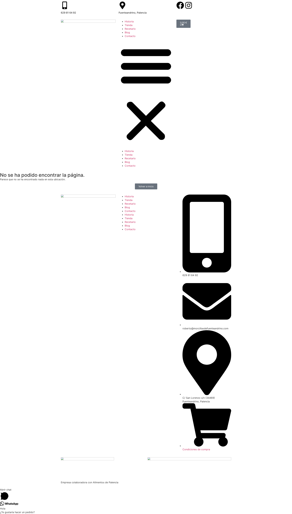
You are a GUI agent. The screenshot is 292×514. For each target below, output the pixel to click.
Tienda (128, 25)
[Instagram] (188, 5)
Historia (129, 21)
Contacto (130, 36)
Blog (127, 32)
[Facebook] (180, 5)
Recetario (130, 28)
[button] (146, 93)
